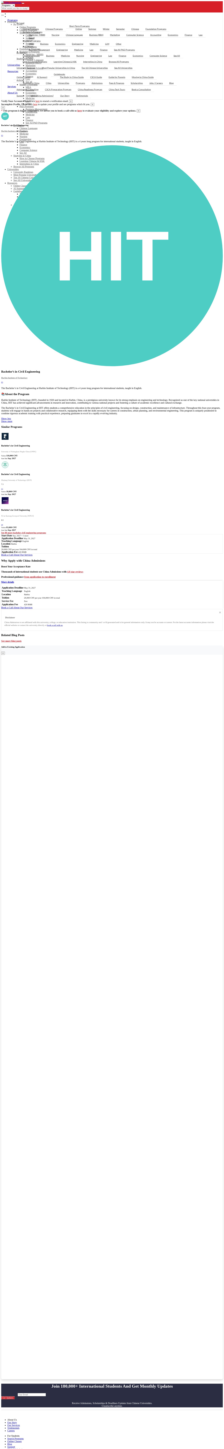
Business (44, 44)
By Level (20, 23)
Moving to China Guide (143, 77)
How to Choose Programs (35, 61)
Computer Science (135, 35)
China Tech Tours (117, 89)
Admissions (97, 83)
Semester (120, 29)
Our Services (13, 1425)
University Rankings (26, 68)
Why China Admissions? (42, 95)
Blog (171, 83)
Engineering (25, 139)
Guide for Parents (116, 77)
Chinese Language (28, 128)
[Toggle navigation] (23, 3)
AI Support (42, 77)
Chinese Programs (54, 29)
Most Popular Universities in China (58, 68)
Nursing (23, 136)
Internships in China (92, 61)
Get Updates (8, 1398)
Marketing (115, 35)
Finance (29, 120)
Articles (20, 80)
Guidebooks (59, 74)
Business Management (39, 49)
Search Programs (15, 1438)
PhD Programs (27, 106)
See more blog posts (11, 641)
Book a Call (7, 555)
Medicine (30, 98)
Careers (11, 1430)
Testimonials (82, 95)
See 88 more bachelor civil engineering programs (23, 533)
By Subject (22, 52)
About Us (12, 92)
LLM (107, 44)
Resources (12, 71)
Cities (48, 83)
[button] (7, 582)
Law (28, 117)
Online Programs (31, 29)
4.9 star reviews (75, 571)
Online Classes (23, 77)
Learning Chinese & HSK (65, 61)
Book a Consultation (141, 89)
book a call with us (55, 625)
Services (11, 86)
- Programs (14, 13)
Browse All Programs (119, 61)
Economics (173, 35)
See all (32, 38)
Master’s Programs (32, 41)
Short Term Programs (79, 26)
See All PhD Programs (36, 123)
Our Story (64, 95)
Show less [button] (6, 418)
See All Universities (123, 68)
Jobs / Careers (156, 83)
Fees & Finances (116, 83)
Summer (92, 29)
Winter (106, 29)
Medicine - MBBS (37, 35)
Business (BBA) (96, 35)
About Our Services (22, 555)
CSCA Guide (96, 77)
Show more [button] (6, 421)
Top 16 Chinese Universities (95, 68)
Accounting (155, 35)
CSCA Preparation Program (58, 89)
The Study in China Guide (72, 77)
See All (177, 55)
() (2, 489)
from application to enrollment (40, 577)
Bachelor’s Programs (32, 32)
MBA (31, 44)
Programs (12, 20)
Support (20, 95)
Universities (13, 64)
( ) (2, 135)
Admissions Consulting (27, 89)
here (38, 101)
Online (78, 29)
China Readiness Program (90, 89)
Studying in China (25, 58)
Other (118, 44)
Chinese (135, 29)
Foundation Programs (156, 29)
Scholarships (137, 83)
